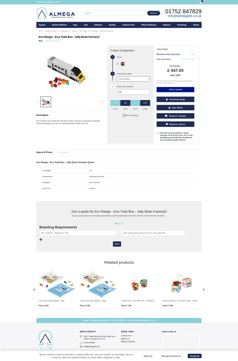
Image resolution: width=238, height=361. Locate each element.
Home (40, 31)
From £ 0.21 (44, 306)
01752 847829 (183, 11)
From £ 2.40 (168, 306)
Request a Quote (177, 124)
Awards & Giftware (51, 31)
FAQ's (57, 2)
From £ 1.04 (126, 306)
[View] (45, 101)
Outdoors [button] (167, 25)
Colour (119, 57)
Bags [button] (75, 25)
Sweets (74, 31)
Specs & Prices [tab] (44, 152)
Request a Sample (177, 116)
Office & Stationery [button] (148, 25)
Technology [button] (181, 25)
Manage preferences (171, 356)
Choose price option (124, 74)
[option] (57, 289)
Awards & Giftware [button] (59, 25)
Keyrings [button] (112, 25)
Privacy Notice (128, 342)
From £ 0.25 (85, 306)
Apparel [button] (42, 25)
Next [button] (203, 289)
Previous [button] (34, 289)
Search (153, 13)
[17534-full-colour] (123, 63)
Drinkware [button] (98, 25)
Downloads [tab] (64, 152)
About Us (50, 2)
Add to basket (175, 89)
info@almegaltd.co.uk (185, 16)
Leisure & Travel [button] (128, 25)
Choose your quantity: (125, 87)
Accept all (194, 356)
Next (117, 244)
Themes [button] (196, 25)
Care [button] (86, 25)
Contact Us (40, 2)
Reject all (148, 356)
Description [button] (42, 115)
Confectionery (65, 31)
